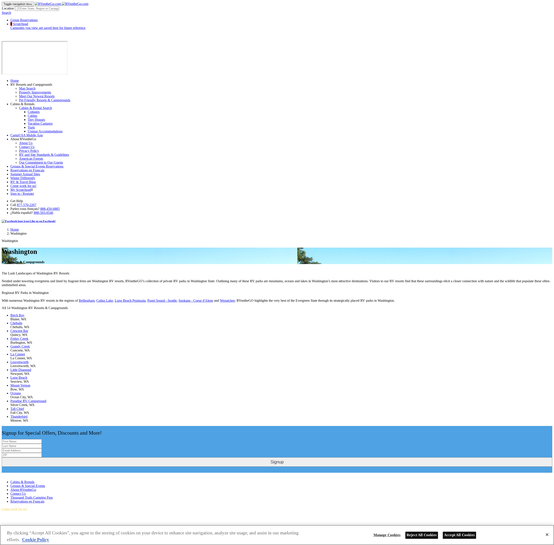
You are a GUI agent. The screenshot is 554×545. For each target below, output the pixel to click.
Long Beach (18, 377)
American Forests (31, 158)
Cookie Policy (35, 539)
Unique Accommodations (45, 131)
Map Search (27, 88)
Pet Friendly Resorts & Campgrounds (44, 100)
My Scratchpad (20, 190)
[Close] (547, 534)
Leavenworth (19, 362)
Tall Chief (17, 409)
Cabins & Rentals (22, 482)
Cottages (34, 112)
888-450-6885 (50, 209)
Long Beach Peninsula (130, 300)
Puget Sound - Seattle (162, 300)
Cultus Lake (104, 300)
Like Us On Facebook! (17, 474)
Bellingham (87, 300)
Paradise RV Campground (28, 401)
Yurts (31, 127)
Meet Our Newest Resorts (37, 96)
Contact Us (26, 147)
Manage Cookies (387, 535)
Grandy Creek (20, 346)
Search (6, 13)
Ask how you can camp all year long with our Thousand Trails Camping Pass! (47, 523)
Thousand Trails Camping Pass (31, 497)
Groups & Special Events (27, 486)
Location (8, 8)
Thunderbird (18, 416)
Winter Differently (22, 178)
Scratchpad (47, 26)
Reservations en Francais (27, 170)
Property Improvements (35, 92)
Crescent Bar (19, 331)
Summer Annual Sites (25, 174)
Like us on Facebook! (42, 221)
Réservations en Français (27, 501)
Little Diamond (20, 370)
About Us (25, 143)
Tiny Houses (36, 119)
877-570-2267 (26, 205)
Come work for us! (23, 186)
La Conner (17, 354)
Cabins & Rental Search (35, 108)
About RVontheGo (23, 490)
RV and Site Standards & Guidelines (44, 154)
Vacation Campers (40, 123)
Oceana (15, 393)
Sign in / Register (22, 193)
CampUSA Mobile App (26, 135)
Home (14, 80)
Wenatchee (227, 300)
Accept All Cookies (459, 535)
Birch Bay (17, 315)
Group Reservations (24, 20)
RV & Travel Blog (23, 182)
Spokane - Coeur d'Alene (196, 300)
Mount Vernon (20, 385)
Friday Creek (19, 338)
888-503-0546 (43, 212)
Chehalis (16, 323)
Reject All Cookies (422, 535)
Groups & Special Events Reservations (36, 166)
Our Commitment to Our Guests (41, 162)
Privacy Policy (29, 151)
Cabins (32, 116)
